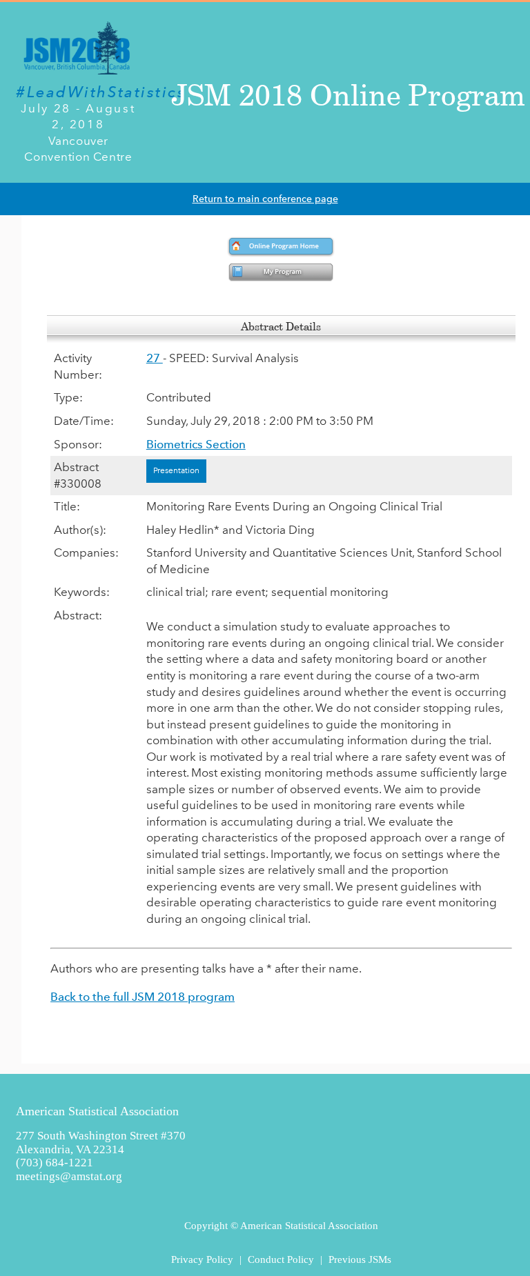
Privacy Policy (202, 1259)
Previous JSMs (359, 1259)
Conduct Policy (281, 1259)
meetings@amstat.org (69, 1176)
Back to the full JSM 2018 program (142, 997)
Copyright (206, 1225)
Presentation (176, 470)
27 (154, 358)
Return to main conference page (265, 199)
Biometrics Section (196, 444)
